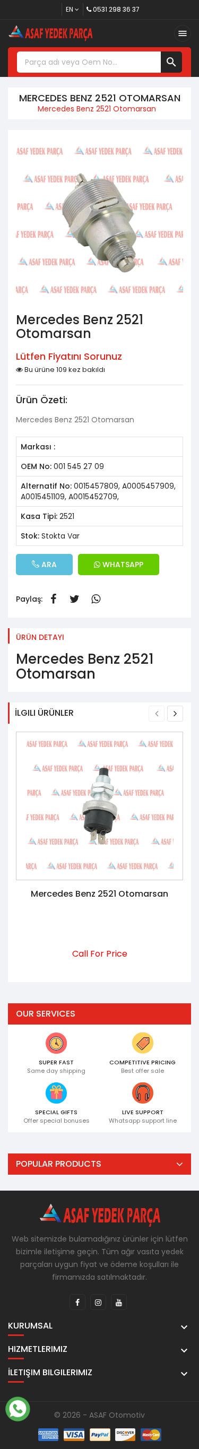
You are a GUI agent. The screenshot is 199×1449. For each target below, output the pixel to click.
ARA (48, 564)
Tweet (74, 599)
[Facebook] (77, 1302)
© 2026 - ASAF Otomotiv (99, 1415)
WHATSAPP (121, 564)
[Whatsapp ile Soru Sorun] (17, 1407)
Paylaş (53, 599)
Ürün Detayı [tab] (40, 637)
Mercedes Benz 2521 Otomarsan (99, 894)
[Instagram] (98, 1302)
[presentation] (157, 714)
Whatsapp (95, 599)
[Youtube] (119, 1302)
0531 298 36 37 (116, 9)
